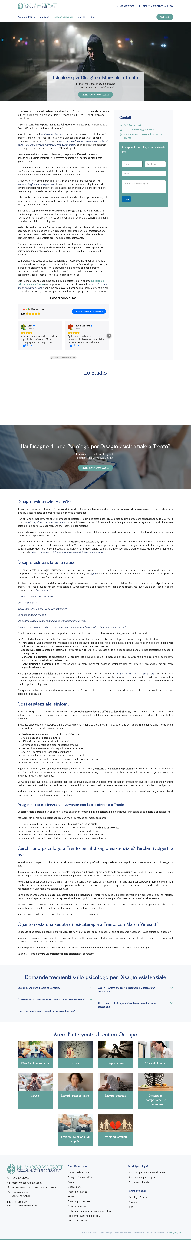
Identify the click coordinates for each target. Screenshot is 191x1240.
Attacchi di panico (77, 1191)
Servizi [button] (81, 16)
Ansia (71, 1182)
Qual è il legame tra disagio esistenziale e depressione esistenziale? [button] (126, 989)
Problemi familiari (78, 1220)
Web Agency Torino (176, 1233)
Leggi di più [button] (26, 345)
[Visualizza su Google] (23, 327)
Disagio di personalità (80, 1177)
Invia (126, 199)
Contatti (165, 17)
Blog (92, 16)
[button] (17, 336)
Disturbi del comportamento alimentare (89, 1210)
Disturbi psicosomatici (80, 1201)
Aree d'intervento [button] (63, 16)
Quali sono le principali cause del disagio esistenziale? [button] (46, 1010)
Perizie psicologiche (139, 1182)
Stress (71, 1196)
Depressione (75, 1186)
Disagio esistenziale (78, 1172)
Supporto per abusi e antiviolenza (146, 1172)
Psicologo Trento (26, 16)
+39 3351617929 (127, 6)
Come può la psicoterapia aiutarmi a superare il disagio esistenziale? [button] (127, 1005)
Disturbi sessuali (77, 1206)
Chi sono (44, 16)
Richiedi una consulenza (95, 468)
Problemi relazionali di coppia (84, 1215)
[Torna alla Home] (37, 6)
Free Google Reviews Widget (64, 358)
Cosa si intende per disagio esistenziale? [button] (39, 987)
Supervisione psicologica (142, 1177)
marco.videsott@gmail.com (158, 6)
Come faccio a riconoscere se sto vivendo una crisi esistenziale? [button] (51, 999)
